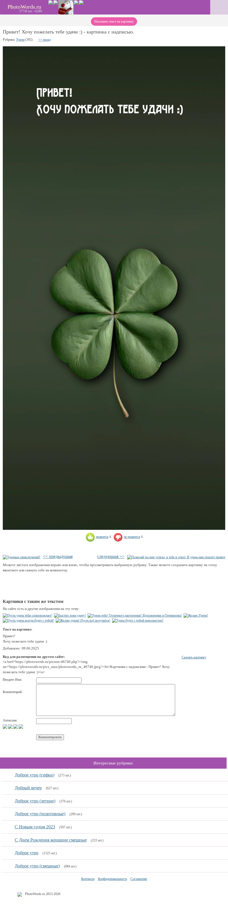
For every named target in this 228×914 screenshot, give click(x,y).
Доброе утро (26, 852)
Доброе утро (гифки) (34, 775)
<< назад (44, 40)
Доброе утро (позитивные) (40, 813)
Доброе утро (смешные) (37, 866)
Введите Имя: (12, 680)
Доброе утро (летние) (35, 800)
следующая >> (111, 556)
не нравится (132, 537)
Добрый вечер (28, 787)
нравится (102, 537)
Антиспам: (10, 720)
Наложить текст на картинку (114, 21)
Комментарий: (13, 692)
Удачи (20, 40)
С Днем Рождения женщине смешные (51, 840)
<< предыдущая (58, 556)
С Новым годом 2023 (35, 826)
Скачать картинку (194, 657)
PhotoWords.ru (24, 7)
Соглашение (138, 879)
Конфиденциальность (112, 879)
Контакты (88, 879)
